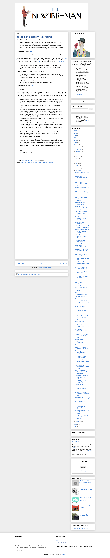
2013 (75, 424)
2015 (75, 142)
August (78, 156)
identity (33, 162)
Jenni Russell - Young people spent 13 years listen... (82, 361)
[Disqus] (41, 188)
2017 (75, 138)
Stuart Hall (50, 162)
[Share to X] (39, 160)
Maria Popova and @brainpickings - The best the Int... (81, 372)
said (39, 61)
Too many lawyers (80, 296)
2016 (75, 140)
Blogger (63, 554)
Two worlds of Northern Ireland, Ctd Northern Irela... (81, 336)
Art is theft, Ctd (79, 180)
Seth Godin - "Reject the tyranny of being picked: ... (82, 263)
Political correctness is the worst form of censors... (82, 188)
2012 (75, 426)
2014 (75, 145)
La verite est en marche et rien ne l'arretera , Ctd (82, 398)
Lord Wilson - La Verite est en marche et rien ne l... (81, 250)
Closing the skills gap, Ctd (82, 280)
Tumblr (74, 447)
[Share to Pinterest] (43, 160)
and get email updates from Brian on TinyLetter (83, 470)
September (79, 154)
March (77, 168)
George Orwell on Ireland (86, 489)
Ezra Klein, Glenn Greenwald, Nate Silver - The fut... (82, 208)
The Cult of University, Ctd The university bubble (82, 303)
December (79, 147)
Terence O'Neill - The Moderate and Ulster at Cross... (82, 366)
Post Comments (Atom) (45, 267)
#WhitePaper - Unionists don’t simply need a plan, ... (82, 236)
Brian (87, 120)
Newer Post (20, 263)
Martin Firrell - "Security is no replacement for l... (82, 192)
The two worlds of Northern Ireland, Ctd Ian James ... (81, 276)
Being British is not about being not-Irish (82, 255)
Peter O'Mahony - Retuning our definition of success (82, 323)
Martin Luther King (42, 162)
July (77, 158)
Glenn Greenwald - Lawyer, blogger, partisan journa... (80, 241)
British (28, 162)
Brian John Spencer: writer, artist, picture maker (66, 538)
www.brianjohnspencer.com (21, 539)
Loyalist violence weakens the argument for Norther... (82, 231)
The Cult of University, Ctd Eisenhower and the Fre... (82, 213)
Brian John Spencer (77, 442)
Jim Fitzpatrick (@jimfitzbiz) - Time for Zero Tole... (82, 330)
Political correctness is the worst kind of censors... (82, 299)
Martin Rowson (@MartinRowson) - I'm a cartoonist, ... (82, 341)
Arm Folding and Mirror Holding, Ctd (81, 381)
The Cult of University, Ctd (82, 326)
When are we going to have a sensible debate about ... (82, 289)
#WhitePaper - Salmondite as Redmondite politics (82, 226)
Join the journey (83, 461)
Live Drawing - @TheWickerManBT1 (81, 177)
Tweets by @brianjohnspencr (80, 528)
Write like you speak (80, 345)
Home (42, 263)
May (77, 163)
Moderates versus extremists (80, 222)
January (78, 421)
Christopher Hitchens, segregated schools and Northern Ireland (86, 482)
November (79, 149)
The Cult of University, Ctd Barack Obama (82, 356)
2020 (75, 130)
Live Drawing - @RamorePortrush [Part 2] (81, 218)
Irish (36, 162)
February (78, 170)
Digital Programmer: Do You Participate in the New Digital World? (85, 499)
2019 (75, 133)
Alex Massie (23, 162)
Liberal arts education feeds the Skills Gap (81, 293)
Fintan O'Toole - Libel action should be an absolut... (81, 199)
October (78, 151)
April (77, 165)
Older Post (63, 263)
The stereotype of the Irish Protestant (85, 514)
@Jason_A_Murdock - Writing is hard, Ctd (81, 267)
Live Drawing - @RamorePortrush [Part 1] (81, 284)
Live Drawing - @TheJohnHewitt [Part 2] (82, 184)
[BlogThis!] (38, 160)
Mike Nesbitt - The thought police (80, 203)
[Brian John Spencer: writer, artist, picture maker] (57, 540)
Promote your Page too (61, 542)
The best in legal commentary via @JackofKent (80, 406)
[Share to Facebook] (41, 160)
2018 (75, 135)
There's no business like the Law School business (82, 417)
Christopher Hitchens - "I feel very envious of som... (82, 388)
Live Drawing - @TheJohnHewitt (80, 246)
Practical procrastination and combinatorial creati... (81, 352)
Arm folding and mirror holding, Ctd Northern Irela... (81, 377)
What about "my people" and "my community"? (82, 271)
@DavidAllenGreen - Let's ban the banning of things (82, 412)
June (77, 161)
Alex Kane (79, 94)
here (31, 51)
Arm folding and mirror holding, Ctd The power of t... (82, 394)
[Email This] (36, 160)
